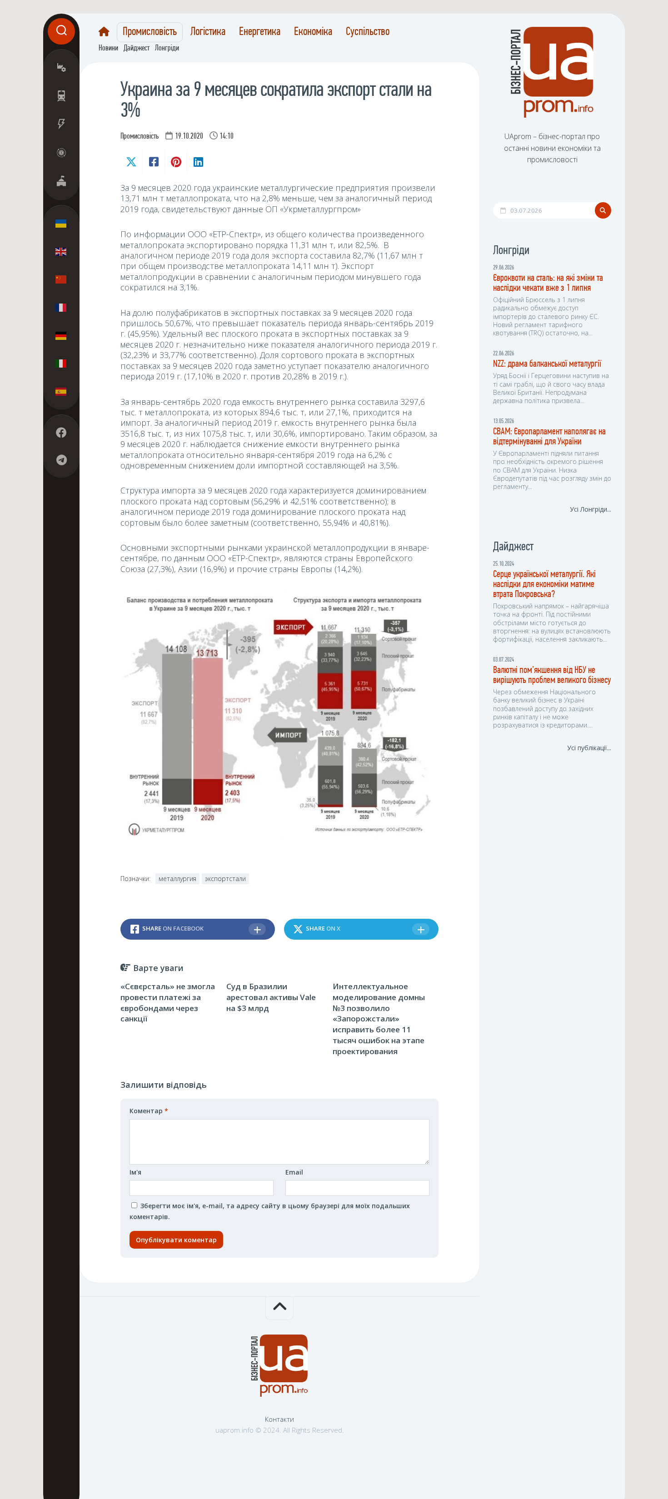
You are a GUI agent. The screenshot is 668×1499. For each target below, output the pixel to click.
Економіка (313, 32)
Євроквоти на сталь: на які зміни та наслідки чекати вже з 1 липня (548, 283)
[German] (61, 335)
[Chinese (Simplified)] (61, 279)
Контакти (279, 1419)
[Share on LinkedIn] (198, 162)
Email (294, 1172)
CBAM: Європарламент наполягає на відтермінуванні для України (549, 437)
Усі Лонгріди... (590, 509)
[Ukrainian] (61, 223)
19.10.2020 (189, 137)
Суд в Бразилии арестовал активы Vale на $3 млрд (271, 997)
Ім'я (135, 1172)
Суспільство (367, 32)
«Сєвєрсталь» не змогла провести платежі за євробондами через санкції (167, 1002)
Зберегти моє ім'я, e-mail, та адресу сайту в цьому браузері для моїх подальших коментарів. (270, 1211)
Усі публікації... (589, 747)
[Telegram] (61, 459)
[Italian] (61, 363)
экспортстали (225, 878)
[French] (61, 307)
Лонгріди (167, 49)
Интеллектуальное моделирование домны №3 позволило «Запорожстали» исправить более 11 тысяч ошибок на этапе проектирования (379, 1018)
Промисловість (150, 32)
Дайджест (137, 49)
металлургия (177, 878)
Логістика (207, 32)
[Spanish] (61, 391)
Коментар (149, 1110)
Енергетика (259, 32)
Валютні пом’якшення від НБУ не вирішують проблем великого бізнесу (552, 675)
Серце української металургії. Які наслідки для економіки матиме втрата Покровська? (544, 584)
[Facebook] (61, 432)
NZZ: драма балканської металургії (547, 364)
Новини (108, 49)
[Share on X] (131, 162)
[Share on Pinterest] (176, 162)
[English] (61, 251)
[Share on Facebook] (153, 162)
